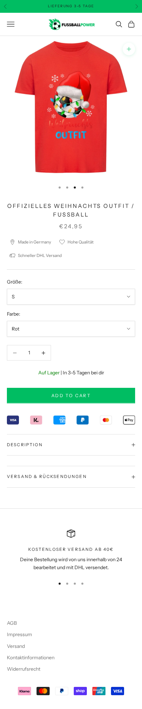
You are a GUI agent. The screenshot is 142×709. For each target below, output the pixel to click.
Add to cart (71, 395)
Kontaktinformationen (30, 657)
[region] (71, 550)
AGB (12, 623)
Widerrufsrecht (23, 669)
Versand (16, 646)
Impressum (19, 634)
